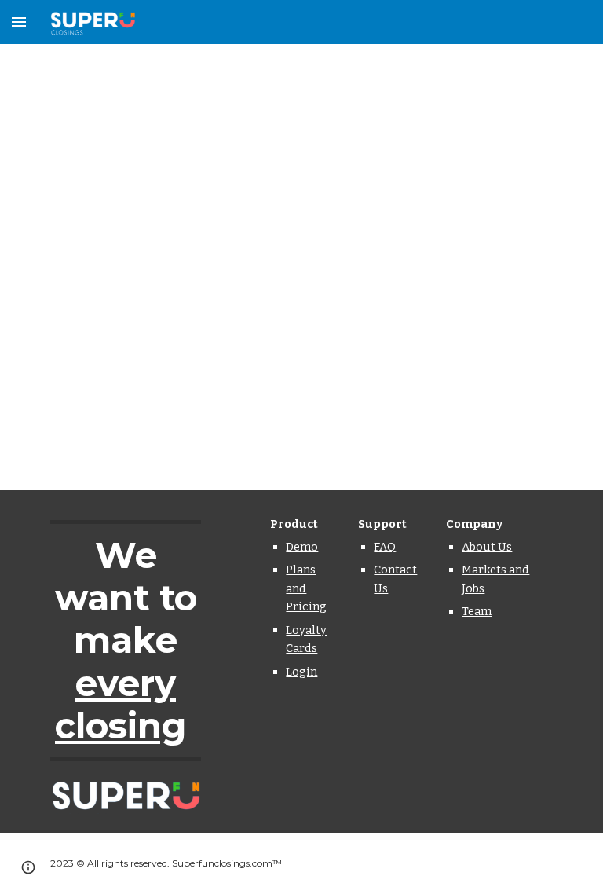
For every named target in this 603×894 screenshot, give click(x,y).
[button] (19, 21)
